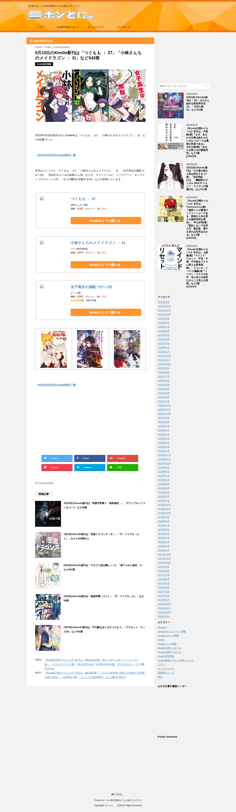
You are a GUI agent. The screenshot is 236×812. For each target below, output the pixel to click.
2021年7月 (163, 376)
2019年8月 (163, 471)
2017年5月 (163, 583)
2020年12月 (164, 405)
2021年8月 (163, 372)
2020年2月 (163, 446)
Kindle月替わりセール (169, 652)
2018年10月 (164, 513)
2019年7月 (163, 475)
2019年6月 (163, 479)
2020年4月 (163, 438)
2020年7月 (163, 426)
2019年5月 (163, 484)
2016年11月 (164, 608)
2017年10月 (164, 562)
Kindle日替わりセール (68, 27)
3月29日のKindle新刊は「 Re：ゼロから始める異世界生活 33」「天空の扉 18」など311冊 (197, 103)
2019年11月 (164, 459)
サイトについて (95, 27)
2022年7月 (163, 326)
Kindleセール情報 (167, 643)
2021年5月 (163, 384)
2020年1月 (163, 451)
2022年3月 (163, 343)
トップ (40, 27)
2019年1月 (163, 500)
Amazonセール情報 (168, 635)
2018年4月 (163, 537)
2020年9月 (163, 417)
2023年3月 (163, 302)
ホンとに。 (118, 794)
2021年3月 (163, 393)
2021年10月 (164, 364)
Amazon (162, 627)
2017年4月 (163, 587)
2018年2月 (163, 546)
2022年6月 (163, 331)
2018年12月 (164, 504)
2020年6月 (163, 430)
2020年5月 (163, 434)
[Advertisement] (63, 424)
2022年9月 (163, 318)
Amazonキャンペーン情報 (172, 631)
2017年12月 (164, 554)
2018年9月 (163, 517)
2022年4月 (163, 339)
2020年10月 (164, 413)
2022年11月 (164, 310)
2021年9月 (163, 368)
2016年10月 (164, 612)
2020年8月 (163, 422)
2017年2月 (163, 595)
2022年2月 (163, 347)
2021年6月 (163, 380)
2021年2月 (163, 397)
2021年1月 (163, 401)
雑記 (160, 676)
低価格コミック (166, 672)
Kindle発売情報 (45, 483)
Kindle (161, 639)
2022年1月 (163, 351)
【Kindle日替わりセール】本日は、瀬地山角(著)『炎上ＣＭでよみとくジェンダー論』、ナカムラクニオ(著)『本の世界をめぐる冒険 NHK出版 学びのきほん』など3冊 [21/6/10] (95, 664)
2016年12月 (164, 604)
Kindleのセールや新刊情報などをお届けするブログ (118, 800)
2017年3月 (163, 591)
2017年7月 (163, 575)
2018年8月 (163, 521)
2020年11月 (164, 409)
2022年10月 (164, 314)
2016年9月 (163, 616)
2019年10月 (164, 463)
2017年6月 (163, 579)
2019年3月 (163, 492)
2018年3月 (163, 542)
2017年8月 (163, 570)
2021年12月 (164, 355)
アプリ (161, 664)
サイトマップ (123, 27)
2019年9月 (163, 467)
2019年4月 (163, 488)
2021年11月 (164, 360)
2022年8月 (163, 322)
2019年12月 (164, 455)
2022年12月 (164, 306)
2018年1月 (163, 550)
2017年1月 (163, 599)
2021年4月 (163, 388)
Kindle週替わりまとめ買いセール (175, 660)
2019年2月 (163, 496)
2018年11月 (164, 508)
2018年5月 (163, 533)
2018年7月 (163, 525)
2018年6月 (163, 529)
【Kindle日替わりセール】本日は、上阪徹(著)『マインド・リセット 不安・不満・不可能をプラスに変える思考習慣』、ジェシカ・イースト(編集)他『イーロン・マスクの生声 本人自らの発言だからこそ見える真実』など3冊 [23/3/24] (197, 268)
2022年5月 (163, 335)
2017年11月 (164, 558)
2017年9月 (163, 566)
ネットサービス (166, 668)
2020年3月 (163, 442)
